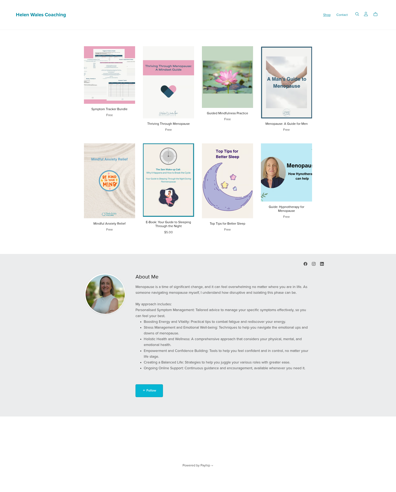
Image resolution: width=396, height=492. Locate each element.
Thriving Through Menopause (168, 124)
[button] (212, 466)
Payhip (205, 465)
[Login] (365, 14)
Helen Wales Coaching (41, 15)
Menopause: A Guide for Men (286, 124)
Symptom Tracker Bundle (109, 109)
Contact (342, 15)
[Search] (357, 14)
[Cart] (377, 14)
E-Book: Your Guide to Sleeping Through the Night (168, 224)
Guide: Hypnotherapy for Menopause (286, 209)
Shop (327, 15)
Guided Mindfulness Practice (227, 113)
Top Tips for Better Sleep (227, 224)
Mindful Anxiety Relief (109, 224)
